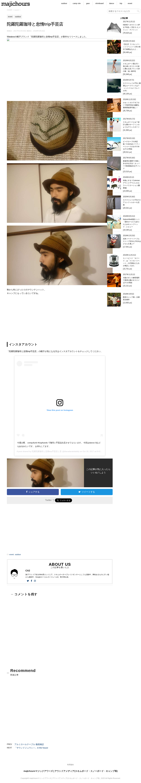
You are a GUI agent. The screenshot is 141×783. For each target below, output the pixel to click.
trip (121, 3)
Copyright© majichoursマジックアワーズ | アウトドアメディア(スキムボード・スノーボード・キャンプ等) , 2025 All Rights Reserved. (70, 778)
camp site (77, 3)
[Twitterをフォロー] (28, 581)
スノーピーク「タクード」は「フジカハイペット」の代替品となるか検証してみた (131, 262)
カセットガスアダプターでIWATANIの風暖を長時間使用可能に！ (131, 105)
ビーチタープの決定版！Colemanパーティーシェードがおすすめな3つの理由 (131, 145)
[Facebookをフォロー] (31, 581)
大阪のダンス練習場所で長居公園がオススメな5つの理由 (131, 280)
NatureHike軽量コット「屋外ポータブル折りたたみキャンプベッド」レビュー (131, 223)
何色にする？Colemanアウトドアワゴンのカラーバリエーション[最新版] (131, 184)
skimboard (99, 3)
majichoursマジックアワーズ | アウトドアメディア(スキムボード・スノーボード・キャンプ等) (71, 771)
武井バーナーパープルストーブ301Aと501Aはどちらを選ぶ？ (132, 241)
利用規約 (70, 765)
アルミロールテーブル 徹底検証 (29, 744)
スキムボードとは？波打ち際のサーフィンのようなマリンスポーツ (131, 124)
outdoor (64, 3)
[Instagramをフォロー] (35, 581)
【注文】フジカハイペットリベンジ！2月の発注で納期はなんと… (131, 46)
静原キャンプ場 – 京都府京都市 (131, 298)
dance (111, 3)
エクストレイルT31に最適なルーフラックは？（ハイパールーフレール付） (132, 87)
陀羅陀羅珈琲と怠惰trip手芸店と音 (47, 451)
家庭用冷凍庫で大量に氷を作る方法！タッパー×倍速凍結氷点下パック (131, 164)
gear (88, 3)
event (130, 3)
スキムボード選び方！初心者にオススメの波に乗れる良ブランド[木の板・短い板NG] (131, 67)
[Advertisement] (60, 317)
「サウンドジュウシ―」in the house (31, 748)
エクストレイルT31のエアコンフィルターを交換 (132, 202)
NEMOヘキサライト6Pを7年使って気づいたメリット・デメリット (131, 27)
